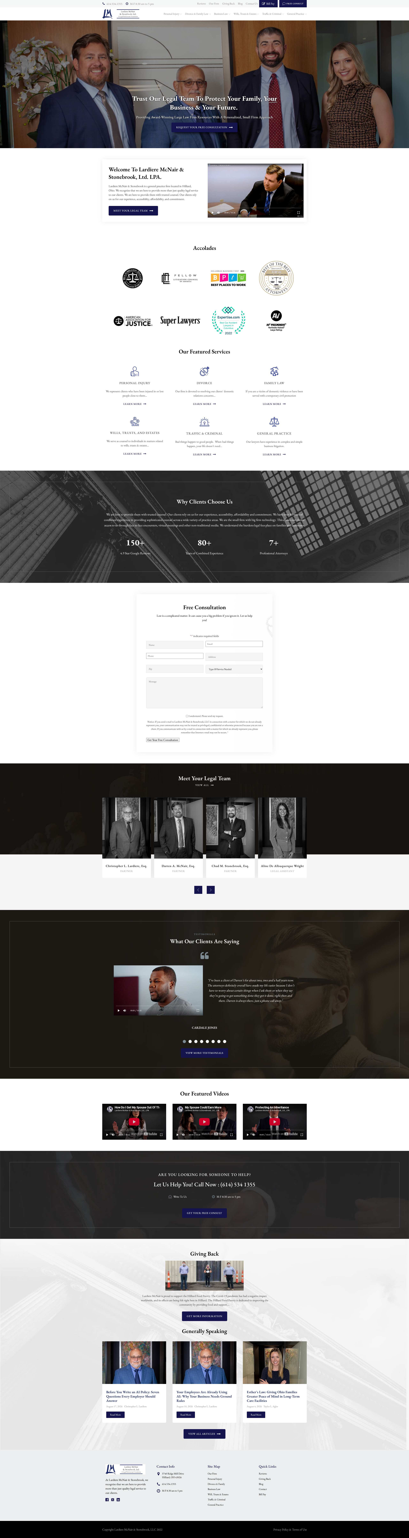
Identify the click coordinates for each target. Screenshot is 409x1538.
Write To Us (180, 1196)
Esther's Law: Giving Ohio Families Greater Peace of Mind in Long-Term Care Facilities (273, 1396)
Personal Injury (171, 13)
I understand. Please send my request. (206, 715)
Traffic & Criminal (271, 13)
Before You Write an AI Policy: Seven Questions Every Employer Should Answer (132, 1396)
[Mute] (218, 212)
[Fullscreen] (298, 212)
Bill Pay (262, 1494)
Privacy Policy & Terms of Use (290, 1529)
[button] (198, 890)
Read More (115, 1414)
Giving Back (228, 3)
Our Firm (214, 3)
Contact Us (252, 3)
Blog (240, 3)
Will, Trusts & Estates (218, 1494)
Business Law (221, 13)
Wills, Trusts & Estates (245, 13)
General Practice (295, 13)
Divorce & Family (216, 1484)
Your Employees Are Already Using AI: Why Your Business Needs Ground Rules (204, 1396)
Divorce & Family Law (196, 13)
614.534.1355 (114, 4)
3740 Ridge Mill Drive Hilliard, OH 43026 (173, 1475)
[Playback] (212, 212)
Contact (263, 1489)
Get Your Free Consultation (162, 740)
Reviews (201, 3)
